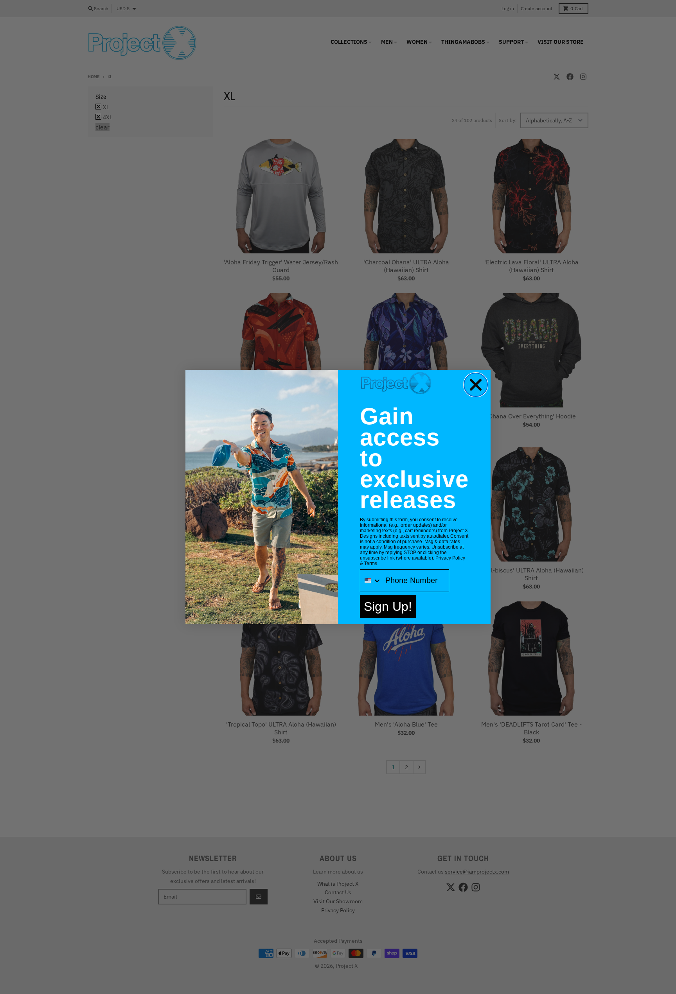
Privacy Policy (450, 558)
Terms (370, 563)
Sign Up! (388, 606)
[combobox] (370, 581)
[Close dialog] (475, 385)
